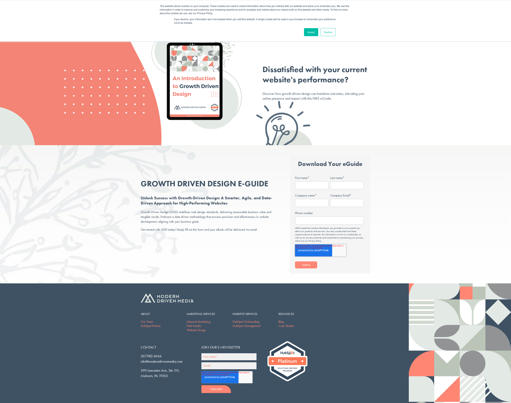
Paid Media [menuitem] (194, 326)
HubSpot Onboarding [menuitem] (246, 322)
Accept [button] (311, 32)
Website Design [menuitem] (196, 330)
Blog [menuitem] (281, 322)
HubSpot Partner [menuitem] (151, 326)
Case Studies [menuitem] (286, 326)
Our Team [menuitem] (147, 322)
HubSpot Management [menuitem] (247, 326)
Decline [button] (328, 32)
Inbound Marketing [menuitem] (198, 322)
